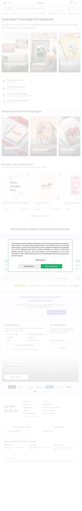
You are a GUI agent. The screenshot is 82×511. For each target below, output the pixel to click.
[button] (40, 260)
